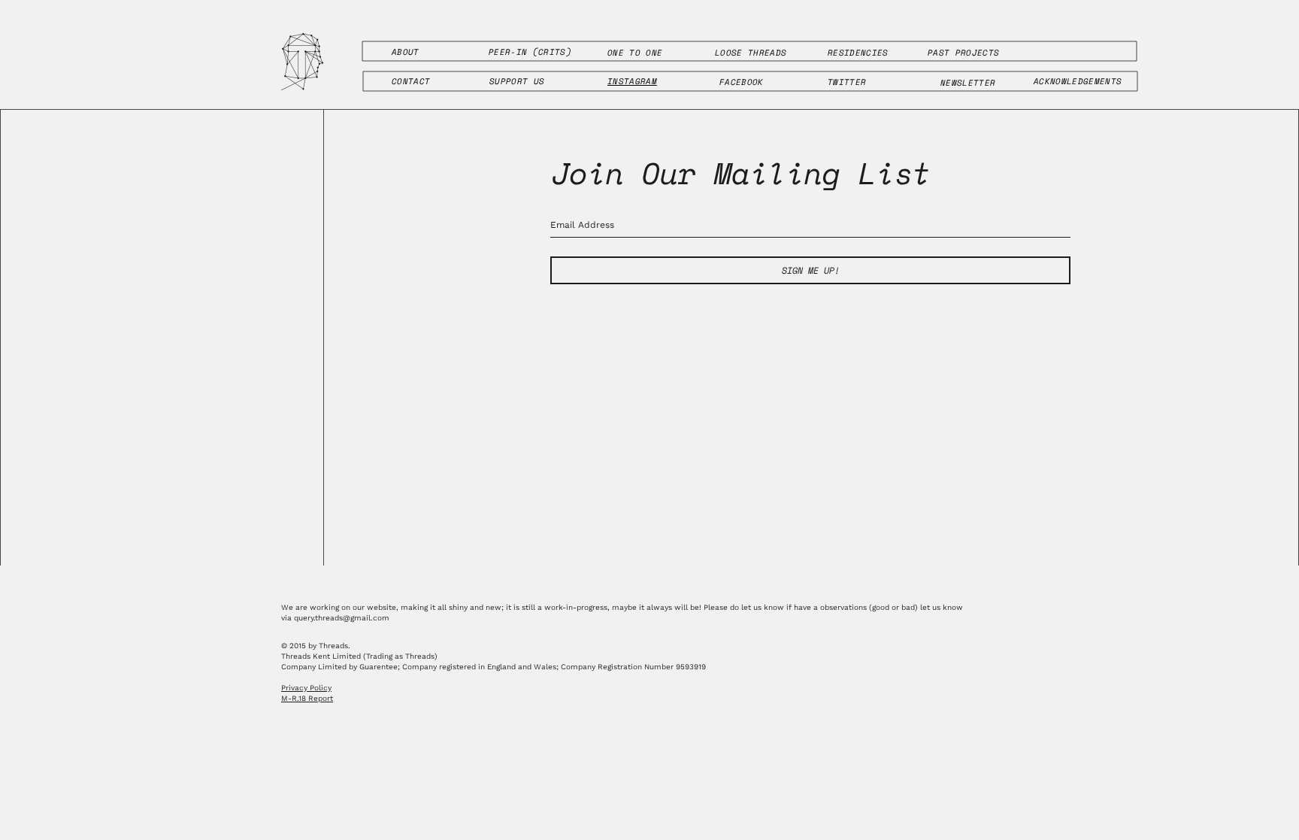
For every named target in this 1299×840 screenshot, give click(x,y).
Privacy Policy (306, 688)
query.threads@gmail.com (341, 618)
